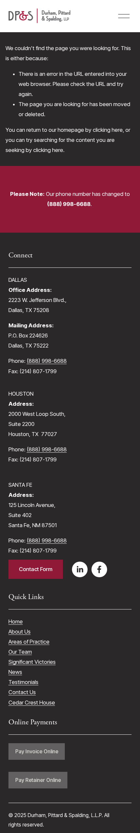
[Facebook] (99, 569)
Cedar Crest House (31, 702)
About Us (19, 631)
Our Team (20, 652)
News (15, 672)
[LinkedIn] (80, 569)
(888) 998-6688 (47, 361)
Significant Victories (32, 662)
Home (15, 621)
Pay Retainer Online (38, 780)
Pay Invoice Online (36, 751)
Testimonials (23, 682)
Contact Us (22, 692)
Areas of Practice (28, 641)
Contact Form (35, 569)
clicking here (108, 130)
